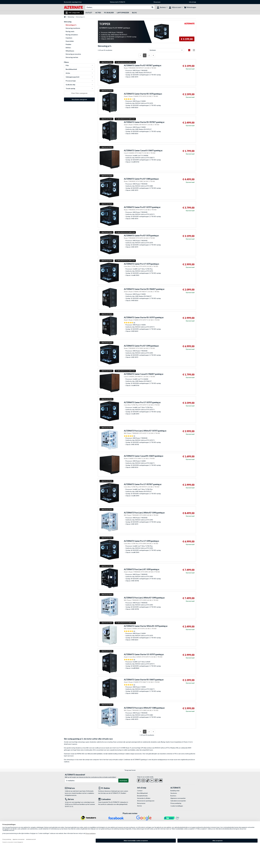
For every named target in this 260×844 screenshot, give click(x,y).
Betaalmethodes (142, 796)
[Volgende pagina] (153, 55)
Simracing (71, 17)
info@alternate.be (70, 795)
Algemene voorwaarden (178, 798)
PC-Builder (109, 12)
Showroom (157, 2)
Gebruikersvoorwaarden (178, 801)
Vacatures (173, 793)
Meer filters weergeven (79, 93)
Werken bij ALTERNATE (117, 2)
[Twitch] (156, 780)
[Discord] (160, 780)
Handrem (69, 38)
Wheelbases (70, 51)
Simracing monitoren (73, 28)
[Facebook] (139, 780)
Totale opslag (70, 88)
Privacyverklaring (175, 803)
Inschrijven (123, 780)
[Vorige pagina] (140, 55)
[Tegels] (194, 50)
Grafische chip (70, 84)
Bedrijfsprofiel (174, 790)
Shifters (68, 47)
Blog (134, 12)
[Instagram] (143, 780)
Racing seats (70, 31)
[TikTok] (147, 780)
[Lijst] (189, 50)
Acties (98, 12)
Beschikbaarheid (71, 69)
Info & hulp (192, 2)
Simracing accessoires (73, 54)
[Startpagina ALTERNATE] (73, 7)
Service (139, 806)
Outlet (88, 12)
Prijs (67, 65)
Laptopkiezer (123, 12)
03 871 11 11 (69, 806)
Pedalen (68, 44)
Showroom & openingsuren (145, 801)
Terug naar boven (130, 770)
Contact (139, 790)
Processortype (71, 81)
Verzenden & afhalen (143, 798)
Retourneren (141, 803)
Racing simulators (72, 35)
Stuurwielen (70, 41)
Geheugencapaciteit (72, 77)
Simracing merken (72, 57)
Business (173, 796)
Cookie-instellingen (177, 806)
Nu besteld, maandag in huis (73, 2)
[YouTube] (152, 780)
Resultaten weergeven (79, 99)
